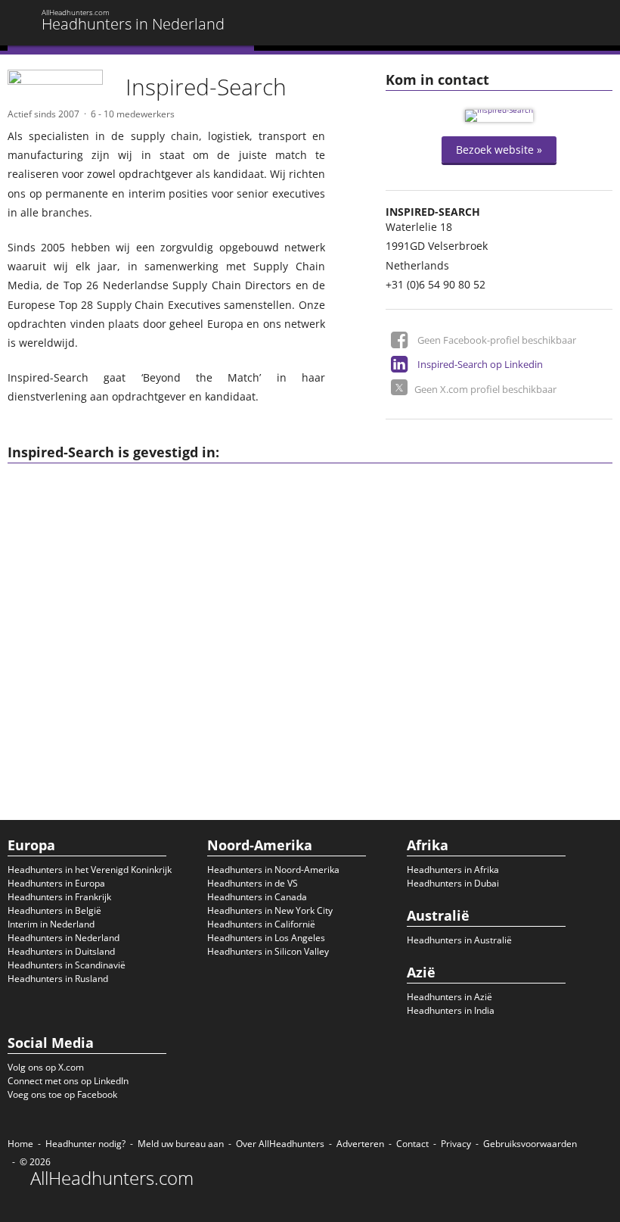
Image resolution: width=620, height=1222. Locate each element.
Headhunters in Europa (56, 883)
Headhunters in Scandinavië (67, 965)
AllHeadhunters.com (112, 1178)
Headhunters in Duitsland (61, 951)
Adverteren (360, 1143)
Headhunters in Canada (257, 896)
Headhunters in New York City (270, 910)
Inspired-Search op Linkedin (480, 364)
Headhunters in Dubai (453, 883)
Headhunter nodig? (85, 1143)
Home (20, 1143)
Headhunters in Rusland (58, 978)
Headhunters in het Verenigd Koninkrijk (90, 869)
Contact (412, 1143)
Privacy (456, 1143)
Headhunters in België (54, 910)
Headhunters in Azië (449, 996)
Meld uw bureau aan (181, 1143)
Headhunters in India (450, 1010)
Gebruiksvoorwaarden (530, 1143)
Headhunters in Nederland (63, 937)
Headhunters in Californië (261, 924)
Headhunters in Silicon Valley (268, 951)
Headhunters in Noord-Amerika (273, 869)
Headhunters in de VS (252, 883)
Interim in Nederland (51, 924)
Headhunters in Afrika (453, 869)
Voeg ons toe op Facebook (62, 1094)
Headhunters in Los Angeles (266, 937)
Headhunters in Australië (459, 940)
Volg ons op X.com (46, 1067)
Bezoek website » (499, 149)
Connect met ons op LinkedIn (68, 1080)
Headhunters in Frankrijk (59, 896)
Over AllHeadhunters (280, 1143)
